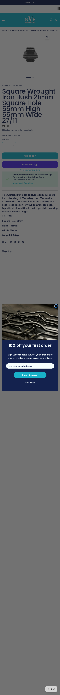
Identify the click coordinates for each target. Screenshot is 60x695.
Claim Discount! (30, 375)
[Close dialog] (56, 306)
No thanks (30, 382)
